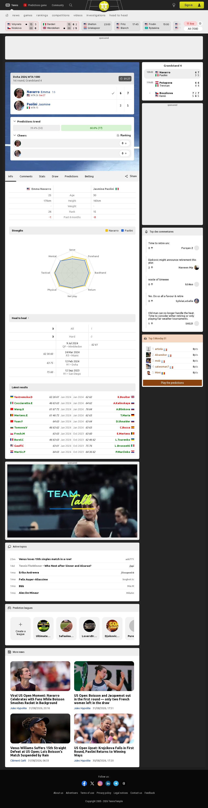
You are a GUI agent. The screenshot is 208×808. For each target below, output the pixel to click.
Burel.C (19, 439)
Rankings (42, 15)
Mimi (158, 372)
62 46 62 (90, 439)
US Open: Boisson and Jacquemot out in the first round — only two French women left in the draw (102, 699)
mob (157, 360)
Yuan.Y (18, 421)
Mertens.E (21, 415)
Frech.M (19, 433)
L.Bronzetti (122, 445)
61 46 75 (54, 415)
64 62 (89, 403)
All (193, 28)
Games (28, 15)
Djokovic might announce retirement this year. (172, 261)
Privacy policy (104, 792)
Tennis (14, 5)
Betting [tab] (89, 176)
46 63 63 (54, 403)
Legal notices (121, 792)
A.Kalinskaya (121, 403)
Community (58, 5)
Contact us (136, 792)
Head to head (118, 15)
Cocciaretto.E (23, 403)
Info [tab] (10, 176)
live (190, 23)
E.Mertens (123, 433)
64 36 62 (90, 451)
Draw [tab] (55, 176)
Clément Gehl (18, 760)
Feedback (150, 792)
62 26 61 (54, 397)
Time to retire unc (158, 243)
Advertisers (72, 792)
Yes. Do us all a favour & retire (165, 296)
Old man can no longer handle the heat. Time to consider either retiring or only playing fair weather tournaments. (171, 316)
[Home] (6, 15)
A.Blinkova (123, 409)
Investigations (96, 15)
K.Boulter (124, 397)
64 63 (56, 421)
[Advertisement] (104, 49)
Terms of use (87, 792)
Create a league (21, 632)
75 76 (89, 445)
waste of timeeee (158, 279)
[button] (71, 5)
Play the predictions (172, 382)
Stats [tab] (42, 176)
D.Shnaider (123, 421)
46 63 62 (54, 427)
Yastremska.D (23, 397)
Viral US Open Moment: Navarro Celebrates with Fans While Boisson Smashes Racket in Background (37, 699)
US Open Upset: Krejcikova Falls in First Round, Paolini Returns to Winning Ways (104, 751)
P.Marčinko (123, 451)
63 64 (89, 421)
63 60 (89, 433)
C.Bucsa (125, 427)
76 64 (89, 409)
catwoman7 (162, 366)
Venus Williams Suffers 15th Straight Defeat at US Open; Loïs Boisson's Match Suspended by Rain (38, 751)
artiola (159, 348)
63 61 (56, 445)
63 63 (56, 433)
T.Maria (125, 415)
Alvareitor (161, 354)
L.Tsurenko (122, 439)
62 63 (89, 415)
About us (58, 792)
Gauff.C (19, 445)
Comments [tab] (26, 176)
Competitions (61, 15)
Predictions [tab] (71, 176)
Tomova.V (20, 427)
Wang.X (19, 409)
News (16, 15)
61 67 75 (54, 409)
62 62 (89, 397)
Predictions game (37, 5)
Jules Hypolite (18, 708)
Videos (78, 15)
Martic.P (19, 451)
